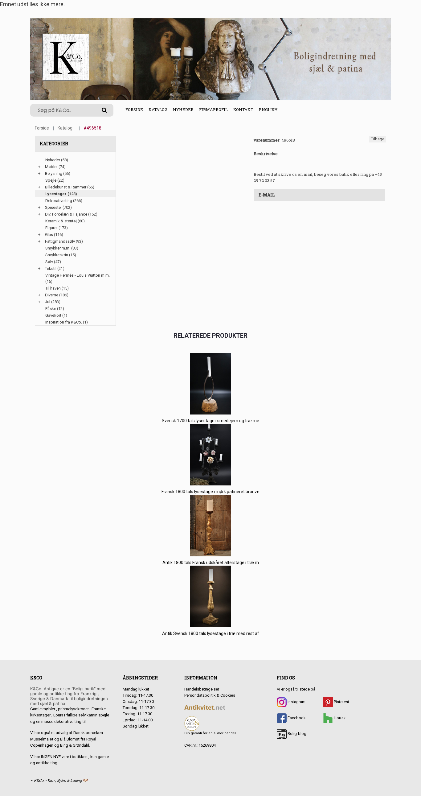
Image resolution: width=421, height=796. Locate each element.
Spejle (50, 180)
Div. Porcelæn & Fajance (66, 214)
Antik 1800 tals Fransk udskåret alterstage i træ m (210, 562)
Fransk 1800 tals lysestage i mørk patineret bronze (210, 491)
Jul (47, 301)
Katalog (158, 109)
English (268, 109)
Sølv (49, 261)
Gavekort (53, 315)
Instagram (296, 701)
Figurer (51, 227)
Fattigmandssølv (60, 241)
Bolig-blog (296, 733)
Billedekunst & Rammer (65, 187)
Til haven (53, 288)
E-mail (267, 195)
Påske (50, 308)
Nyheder (183, 109)
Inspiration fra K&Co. (63, 322)
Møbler (51, 166)
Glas (49, 234)
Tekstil (50, 268)
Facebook (296, 718)
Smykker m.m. (57, 248)
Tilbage (377, 139)
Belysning (53, 173)
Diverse (51, 295)
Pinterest (341, 701)
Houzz (339, 718)
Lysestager (56, 194)
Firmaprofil (213, 109)
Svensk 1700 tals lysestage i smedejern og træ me (210, 420)
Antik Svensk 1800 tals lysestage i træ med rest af (210, 633)
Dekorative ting (58, 200)
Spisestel (53, 207)
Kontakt (243, 109)
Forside (134, 109)
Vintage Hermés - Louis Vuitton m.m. (77, 275)
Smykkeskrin (56, 255)
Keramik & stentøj (61, 221)
